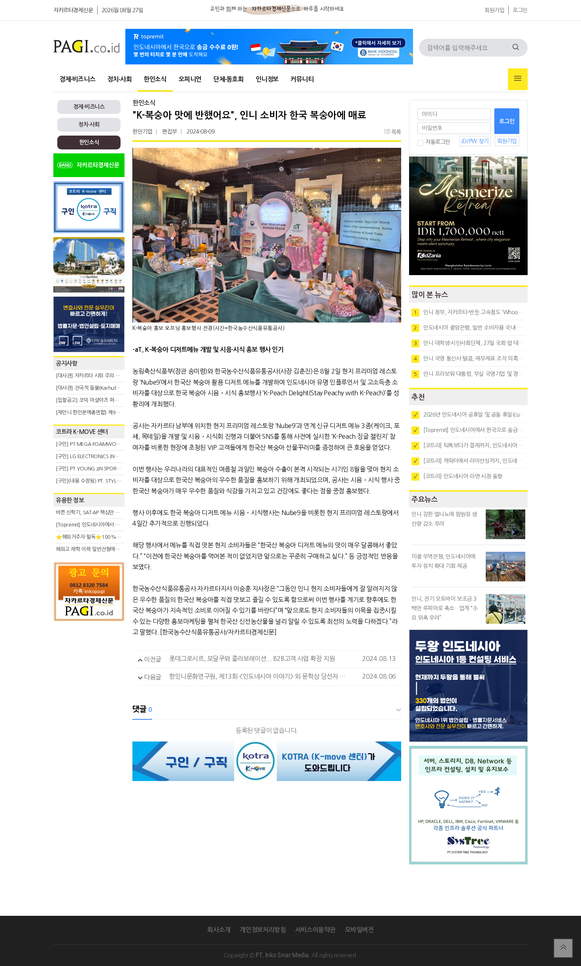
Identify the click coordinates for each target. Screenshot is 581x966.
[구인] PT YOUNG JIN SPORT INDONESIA (100, 468)
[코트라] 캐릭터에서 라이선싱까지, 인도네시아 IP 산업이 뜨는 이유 (469, 461)
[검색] (516, 48)
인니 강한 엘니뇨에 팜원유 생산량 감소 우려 (444, 518)
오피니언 (190, 79)
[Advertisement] (88, 696)
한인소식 (154, 79)
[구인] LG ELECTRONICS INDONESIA (95, 456)
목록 (395, 132)
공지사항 (66, 363)
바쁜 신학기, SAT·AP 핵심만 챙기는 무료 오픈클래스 (110, 512)
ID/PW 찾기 (475, 141)
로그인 (520, 10)
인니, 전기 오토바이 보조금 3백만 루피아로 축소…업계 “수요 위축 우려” (444, 608)
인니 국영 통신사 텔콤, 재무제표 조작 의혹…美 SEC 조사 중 (469, 358)
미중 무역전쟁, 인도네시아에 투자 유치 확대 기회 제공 (443, 561)
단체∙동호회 (228, 79)
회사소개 (218, 930)
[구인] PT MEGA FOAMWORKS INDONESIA (103, 444)
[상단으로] (563, 948)
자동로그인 (437, 142)
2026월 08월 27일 (122, 10)
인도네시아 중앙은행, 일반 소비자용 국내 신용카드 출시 (469, 327)
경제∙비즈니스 (77, 79)
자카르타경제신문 (73, 10)
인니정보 (267, 79)
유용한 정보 (70, 500)
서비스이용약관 (315, 930)
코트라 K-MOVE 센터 (82, 432)
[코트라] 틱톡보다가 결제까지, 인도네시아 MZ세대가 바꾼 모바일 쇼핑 (469, 445)
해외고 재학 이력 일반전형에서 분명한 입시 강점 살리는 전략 (119, 549)
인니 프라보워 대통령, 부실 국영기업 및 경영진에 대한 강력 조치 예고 (469, 374)
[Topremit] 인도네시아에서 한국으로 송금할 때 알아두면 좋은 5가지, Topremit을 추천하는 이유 (469, 430)
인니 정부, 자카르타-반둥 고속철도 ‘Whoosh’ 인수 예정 (469, 312)
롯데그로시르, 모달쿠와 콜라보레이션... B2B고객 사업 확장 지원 (252, 658)
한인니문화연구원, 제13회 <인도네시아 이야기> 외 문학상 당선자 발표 (260, 676)
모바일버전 (359, 930)
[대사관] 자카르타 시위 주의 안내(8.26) (97, 375)
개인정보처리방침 (263, 930)
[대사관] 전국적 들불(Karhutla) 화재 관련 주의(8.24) (111, 388)
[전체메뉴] (518, 79)
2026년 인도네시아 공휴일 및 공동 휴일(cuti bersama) (469, 414)
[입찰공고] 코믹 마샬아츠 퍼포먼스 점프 (97, 400)
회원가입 (494, 10)
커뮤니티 (301, 79)
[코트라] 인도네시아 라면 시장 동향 (458, 476)
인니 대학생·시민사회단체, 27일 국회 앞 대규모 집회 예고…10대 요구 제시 (469, 343)
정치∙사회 (119, 79)
